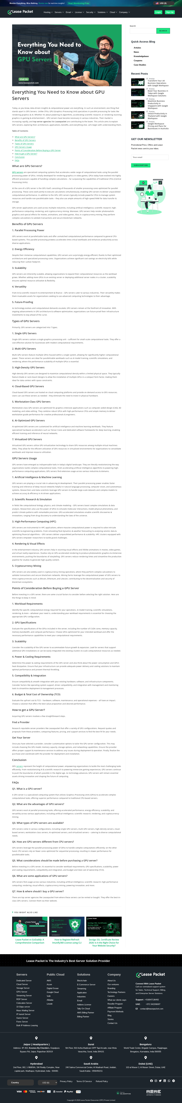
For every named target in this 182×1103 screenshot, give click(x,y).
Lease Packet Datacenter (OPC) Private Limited (97, 1100)
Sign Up (169, 12)
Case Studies (140, 65)
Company (123, 12)
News (136, 52)
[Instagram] (156, 1081)
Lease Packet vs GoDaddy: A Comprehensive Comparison (29, 941)
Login (158, 12)
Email (68, 12)
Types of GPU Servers (24, 143)
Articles (137, 48)
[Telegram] (173, 1081)
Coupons (138, 60)
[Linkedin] (164, 1081)
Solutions (102, 12)
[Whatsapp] (169, 1081)
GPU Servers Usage (23, 147)
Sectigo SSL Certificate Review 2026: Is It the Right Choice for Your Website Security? (104, 942)
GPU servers (17, 172)
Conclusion (20, 157)
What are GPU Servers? (25, 137)
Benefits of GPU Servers (25, 140)
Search (133, 26)
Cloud (112, 12)
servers (19, 766)
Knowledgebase (141, 56)
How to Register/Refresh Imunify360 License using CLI (67, 941)
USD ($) (163, 3)
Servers (58, 12)
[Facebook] (151, 1081)
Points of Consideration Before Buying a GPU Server (38, 150)
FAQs (17, 160)
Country (15, 1082)
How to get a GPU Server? (26, 153)
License (78, 12)
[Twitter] (160, 1081)
